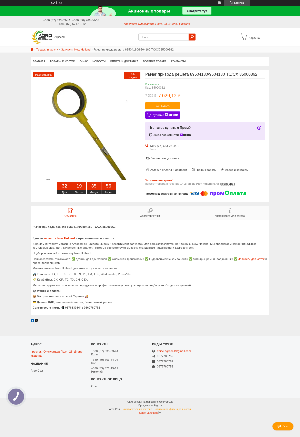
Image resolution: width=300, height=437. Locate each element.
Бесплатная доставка (165, 158)
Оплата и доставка (124, 61)
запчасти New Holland (59, 238)
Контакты (178, 61)
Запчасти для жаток (251, 259)
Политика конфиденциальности (172, 409)
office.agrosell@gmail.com (174, 351)
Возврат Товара (155, 61)
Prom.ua (168, 401)
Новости (99, 61)
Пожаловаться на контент (137, 409)
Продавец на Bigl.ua (150, 405)
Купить (165, 106)
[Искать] (192, 37)
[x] (36, 321)
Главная (39, 61)
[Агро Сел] (41, 36)
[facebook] (32, 321)
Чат (286, 426)
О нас (84, 61)
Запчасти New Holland (76, 49)
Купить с (158, 115)
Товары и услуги (47, 49)
